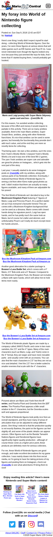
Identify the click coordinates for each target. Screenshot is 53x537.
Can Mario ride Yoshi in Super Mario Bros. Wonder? (19, 497)
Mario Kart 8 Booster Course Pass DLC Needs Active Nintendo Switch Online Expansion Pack (31, 497)
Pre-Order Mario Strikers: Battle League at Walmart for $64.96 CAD (43, 498)
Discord (32, 515)
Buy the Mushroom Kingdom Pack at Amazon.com (26, 259)
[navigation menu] (48, 6)
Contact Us (32, 533)
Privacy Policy (44, 533)
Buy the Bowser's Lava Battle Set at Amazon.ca (26, 338)
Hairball (8, 35)
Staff (23, 533)
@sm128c (14, 173)
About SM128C (12, 533)
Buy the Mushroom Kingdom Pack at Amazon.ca (26, 261)
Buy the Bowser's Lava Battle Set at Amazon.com (26, 336)
